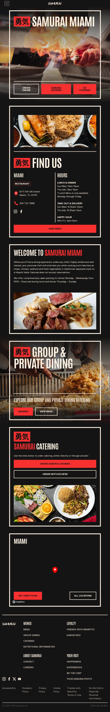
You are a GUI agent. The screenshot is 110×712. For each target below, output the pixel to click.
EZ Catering (84, 89)
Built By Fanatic (99, 705)
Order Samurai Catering (55, 463)
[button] (4, 679)
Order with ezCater (55, 474)
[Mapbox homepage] (18, 602)
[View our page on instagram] (15, 211)
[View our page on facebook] (21, 211)
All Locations (83, 595)
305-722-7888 (27, 203)
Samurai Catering (56, 89)
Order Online (26, 89)
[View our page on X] (27, 211)
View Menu (55, 228)
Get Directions (27, 595)
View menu (46, 411)
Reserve (23, 411)
